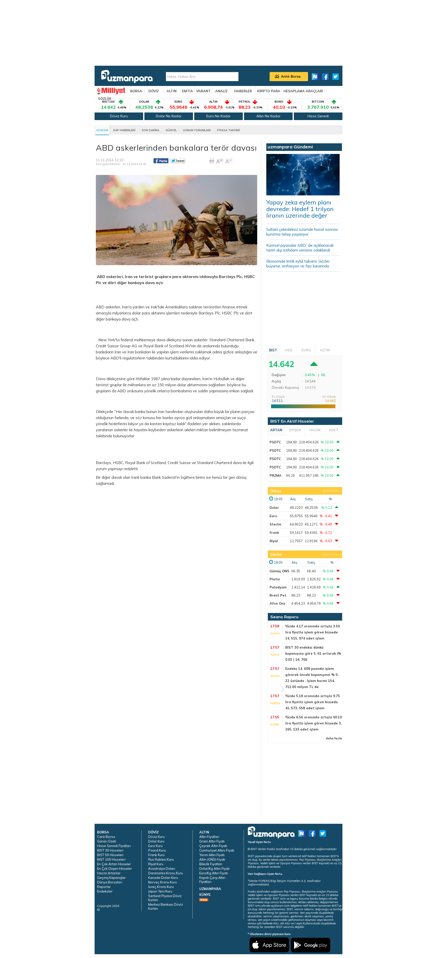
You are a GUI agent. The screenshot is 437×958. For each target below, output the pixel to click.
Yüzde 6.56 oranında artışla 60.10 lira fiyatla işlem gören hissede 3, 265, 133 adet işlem (313, 723)
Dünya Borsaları (109, 882)
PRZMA (275, 475)
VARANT (203, 91)
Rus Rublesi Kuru (161, 859)
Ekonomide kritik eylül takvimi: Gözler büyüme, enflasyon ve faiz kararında (298, 263)
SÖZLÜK (105, 99)
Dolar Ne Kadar (169, 116)
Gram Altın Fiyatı (212, 841)
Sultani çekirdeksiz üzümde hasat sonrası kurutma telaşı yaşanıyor (302, 232)
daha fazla (331, 491)
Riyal (274, 541)
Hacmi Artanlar (109, 873)
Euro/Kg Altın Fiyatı (213, 873)
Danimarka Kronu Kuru (165, 873)
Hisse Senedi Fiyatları (114, 846)
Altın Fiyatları (209, 837)
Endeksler (105, 891)
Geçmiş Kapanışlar (111, 878)
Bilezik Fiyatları (210, 864)
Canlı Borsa (106, 837)
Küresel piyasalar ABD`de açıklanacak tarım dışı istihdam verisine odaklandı (300, 248)
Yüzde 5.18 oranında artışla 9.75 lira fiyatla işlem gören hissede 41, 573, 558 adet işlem (312, 702)
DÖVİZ (153, 91)
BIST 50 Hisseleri (110, 855)
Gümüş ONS (279, 571)
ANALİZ (221, 91)
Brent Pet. (278, 595)
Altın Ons (277, 603)
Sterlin (275, 524)
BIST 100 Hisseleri (111, 859)
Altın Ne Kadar (268, 116)
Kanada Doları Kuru (163, 878)
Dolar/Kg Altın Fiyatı (214, 868)
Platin (275, 579)
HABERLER (243, 91)
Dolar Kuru (156, 841)
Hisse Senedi (318, 116)
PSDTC (275, 442)
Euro (273, 516)
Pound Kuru (157, 850)
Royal (148, 346)
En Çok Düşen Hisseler (114, 868)
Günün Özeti (106, 841)
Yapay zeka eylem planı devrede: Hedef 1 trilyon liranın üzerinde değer (300, 209)
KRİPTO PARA (268, 91)
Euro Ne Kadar (218, 116)
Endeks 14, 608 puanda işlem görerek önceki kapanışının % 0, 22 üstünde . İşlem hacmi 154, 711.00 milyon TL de (311, 678)
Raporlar (104, 887)
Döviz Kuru (119, 116)
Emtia (276, 554)
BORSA (136, 91)
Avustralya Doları (161, 868)
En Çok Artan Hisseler (114, 864)
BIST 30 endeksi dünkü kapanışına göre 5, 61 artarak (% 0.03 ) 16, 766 (313, 653)
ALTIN (172, 91)
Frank (274, 533)
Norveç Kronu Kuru (162, 882)
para (176, 276)
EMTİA (187, 91)
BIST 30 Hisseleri (110, 850)
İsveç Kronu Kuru (161, 887)
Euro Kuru (155, 846)
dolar (136, 313)
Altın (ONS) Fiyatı (212, 859)
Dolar (274, 508)
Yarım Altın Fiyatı (212, 855)
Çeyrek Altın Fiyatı (213, 846)
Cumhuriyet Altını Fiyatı (216, 850)
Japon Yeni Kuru (160, 891)
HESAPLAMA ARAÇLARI (303, 91)
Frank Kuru (156, 855)
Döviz (275, 490)
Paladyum (278, 587)
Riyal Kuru (155, 864)
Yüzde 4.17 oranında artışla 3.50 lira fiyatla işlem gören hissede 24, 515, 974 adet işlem (312, 632)
